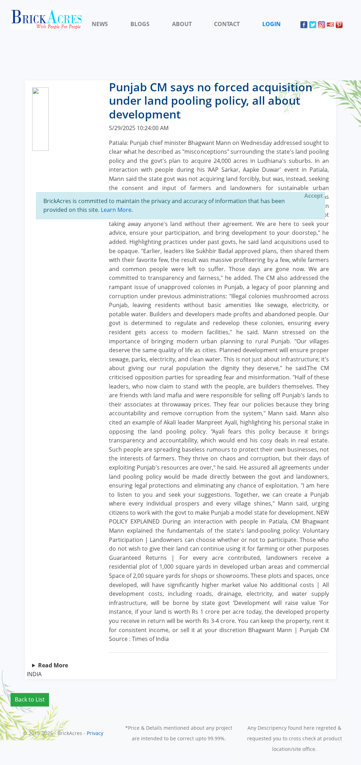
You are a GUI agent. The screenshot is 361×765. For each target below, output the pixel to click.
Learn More (116, 210)
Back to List (30, 699)
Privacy (95, 733)
